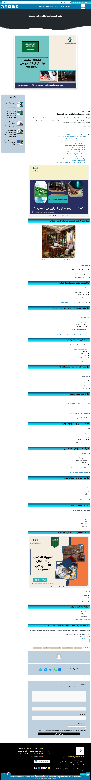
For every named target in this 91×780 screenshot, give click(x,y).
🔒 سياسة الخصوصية (38, 748)
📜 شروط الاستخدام (23, 751)
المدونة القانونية (49, 6)
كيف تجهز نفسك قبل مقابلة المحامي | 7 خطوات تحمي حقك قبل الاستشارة (10, 124)
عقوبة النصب (46, 647)
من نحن (62, 6)
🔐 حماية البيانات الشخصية (25, 748)
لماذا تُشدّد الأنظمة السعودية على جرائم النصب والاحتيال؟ (71, 136)
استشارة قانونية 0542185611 (80, 2)
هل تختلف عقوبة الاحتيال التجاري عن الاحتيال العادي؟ (73, 141)
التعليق (84, 689)
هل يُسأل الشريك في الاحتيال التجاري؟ (76, 154)
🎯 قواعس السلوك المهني (37, 756)
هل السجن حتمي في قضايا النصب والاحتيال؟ (74, 145)
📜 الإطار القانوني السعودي (36, 754)
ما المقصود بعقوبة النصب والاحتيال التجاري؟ (74, 138)
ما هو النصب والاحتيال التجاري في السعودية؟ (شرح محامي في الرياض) (69, 302)
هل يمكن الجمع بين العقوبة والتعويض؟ (76, 149)
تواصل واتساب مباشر (83, 641)
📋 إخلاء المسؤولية (23, 754)
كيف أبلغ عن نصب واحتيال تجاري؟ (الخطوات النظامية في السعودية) (70, 334)
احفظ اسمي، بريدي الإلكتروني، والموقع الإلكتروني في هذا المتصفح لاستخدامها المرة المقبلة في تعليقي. (62, 730)
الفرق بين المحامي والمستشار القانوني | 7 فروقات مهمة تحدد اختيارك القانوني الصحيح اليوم (10, 133)
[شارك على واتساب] (55, 670)
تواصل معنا (41, 6)
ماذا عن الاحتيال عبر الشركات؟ (78, 156)
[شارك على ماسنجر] (45, 669)
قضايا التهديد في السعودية (78, 418)
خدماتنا (56, 6)
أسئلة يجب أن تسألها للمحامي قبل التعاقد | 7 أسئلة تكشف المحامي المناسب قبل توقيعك (11, 114)
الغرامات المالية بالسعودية (67, 647)
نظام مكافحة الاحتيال (37, 647)
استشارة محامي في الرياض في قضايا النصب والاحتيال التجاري (71, 162)
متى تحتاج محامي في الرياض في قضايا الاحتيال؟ (74, 158)
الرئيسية (68, 6)
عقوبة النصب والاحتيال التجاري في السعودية (77, 134)
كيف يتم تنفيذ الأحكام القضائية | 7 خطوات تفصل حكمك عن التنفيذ (10, 105)
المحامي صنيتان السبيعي (55, 647)
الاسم (84, 705)
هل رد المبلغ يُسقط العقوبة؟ (78, 147)
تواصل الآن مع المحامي (44, 761)
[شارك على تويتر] (50, 670)
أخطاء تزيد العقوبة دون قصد (78, 160)
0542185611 (85, 639)
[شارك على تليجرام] (40, 670)
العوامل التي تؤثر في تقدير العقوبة (77, 143)
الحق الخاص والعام (78, 647)
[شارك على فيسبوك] (60, 669)
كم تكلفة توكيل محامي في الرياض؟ (77, 472)
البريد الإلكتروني (82, 714)
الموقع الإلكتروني (82, 723)
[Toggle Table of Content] (89, 131)
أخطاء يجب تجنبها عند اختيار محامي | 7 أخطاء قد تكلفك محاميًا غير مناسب (10, 143)
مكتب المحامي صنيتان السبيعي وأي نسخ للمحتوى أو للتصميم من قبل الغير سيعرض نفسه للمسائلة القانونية (34, 776)
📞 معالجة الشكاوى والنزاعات (36, 751)
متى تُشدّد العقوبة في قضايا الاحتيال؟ (76, 151)
